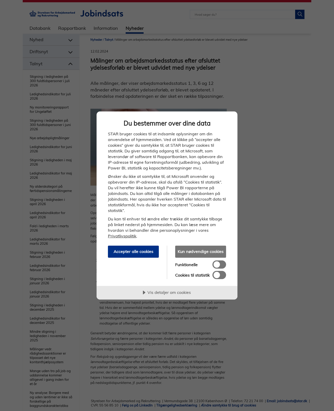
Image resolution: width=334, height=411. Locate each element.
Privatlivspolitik (122, 236)
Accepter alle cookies (133, 251)
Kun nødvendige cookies (201, 251)
